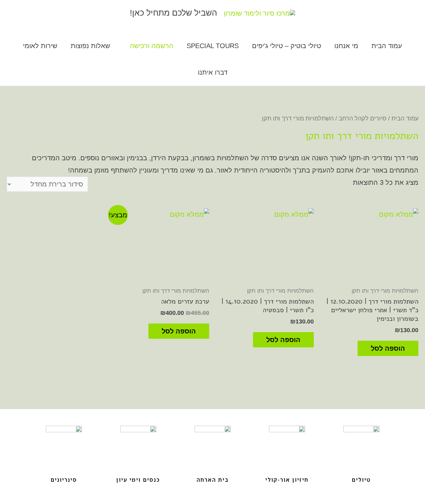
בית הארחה (213, 479)
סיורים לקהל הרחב (362, 118)
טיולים (361, 479)
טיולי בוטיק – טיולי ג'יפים (286, 45)
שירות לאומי (40, 45)
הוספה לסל (388, 348)
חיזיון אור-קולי (286, 479)
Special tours (213, 45)
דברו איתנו (212, 72)
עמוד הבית (387, 45)
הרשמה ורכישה (151, 45)
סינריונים (63, 479)
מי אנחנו (346, 45)
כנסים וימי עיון (138, 479)
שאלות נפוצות (90, 45)
